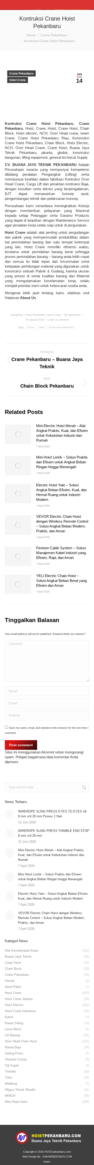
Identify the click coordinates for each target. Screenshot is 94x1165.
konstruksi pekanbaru (61, 327)
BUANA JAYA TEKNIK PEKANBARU (45, 165)
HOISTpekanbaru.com (57, 1151)
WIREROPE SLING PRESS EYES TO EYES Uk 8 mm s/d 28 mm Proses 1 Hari (52, 814)
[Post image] (18, 434)
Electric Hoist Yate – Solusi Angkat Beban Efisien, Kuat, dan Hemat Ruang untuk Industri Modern (61, 492)
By (72, 314)
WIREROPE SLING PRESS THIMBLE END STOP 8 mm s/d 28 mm (53, 833)
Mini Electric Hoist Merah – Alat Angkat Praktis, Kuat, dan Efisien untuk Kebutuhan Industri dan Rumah (62, 433)
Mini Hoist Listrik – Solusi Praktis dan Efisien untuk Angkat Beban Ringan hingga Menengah (62, 462)
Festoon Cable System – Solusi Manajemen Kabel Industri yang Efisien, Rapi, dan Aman (61, 553)
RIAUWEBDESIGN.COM (57, 1156)
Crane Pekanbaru (21, 73)
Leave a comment (58, 319)
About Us (28, 298)
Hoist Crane (17, 80)
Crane (30, 327)
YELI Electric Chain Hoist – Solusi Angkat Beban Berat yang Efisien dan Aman (61, 580)
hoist (42, 327)
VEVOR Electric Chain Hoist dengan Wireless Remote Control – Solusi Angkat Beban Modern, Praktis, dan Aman (62, 523)
